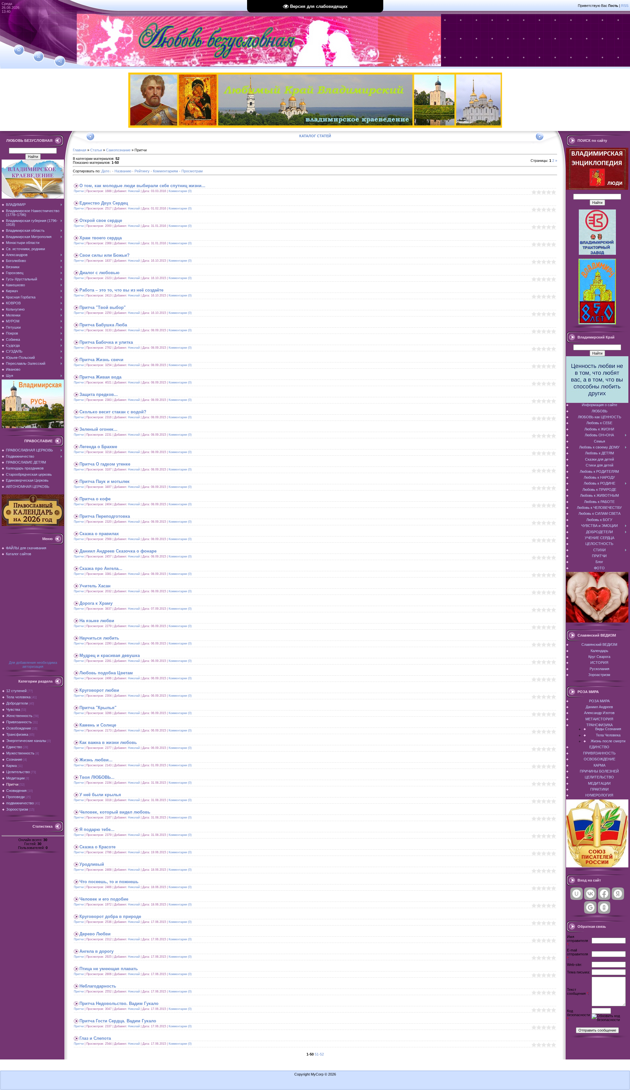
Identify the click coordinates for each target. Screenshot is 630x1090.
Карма (11, 766)
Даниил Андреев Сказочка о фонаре (118, 551)
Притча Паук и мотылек (104, 481)
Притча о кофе (95, 498)
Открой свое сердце (100, 220)
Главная (79, 150)
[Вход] (59, 61)
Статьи (96, 150)
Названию (123, 171)
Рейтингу (142, 171)
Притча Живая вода (100, 377)
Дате (105, 171)
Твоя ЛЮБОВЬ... (97, 777)
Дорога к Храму (96, 603)
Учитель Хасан (95, 585)
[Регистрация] (38, 56)
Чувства (13, 709)
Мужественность (20, 753)
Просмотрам (192, 171)
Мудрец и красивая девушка (109, 655)
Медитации (15, 778)
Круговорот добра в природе (110, 916)
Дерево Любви (95, 933)
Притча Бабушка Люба (103, 324)
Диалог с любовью (99, 272)
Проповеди (15, 797)
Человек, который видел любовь (114, 812)
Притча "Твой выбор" (102, 307)
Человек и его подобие (103, 899)
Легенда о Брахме (98, 446)
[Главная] (19, 50)
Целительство (18, 772)
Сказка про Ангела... (100, 568)
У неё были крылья (100, 794)
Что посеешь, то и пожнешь (108, 881)
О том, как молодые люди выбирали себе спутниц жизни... (142, 185)
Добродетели (17, 703)
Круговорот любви (99, 690)
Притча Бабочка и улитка (106, 342)
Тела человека (18, 697)
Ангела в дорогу (96, 951)
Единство (14, 747)
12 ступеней (16, 691)
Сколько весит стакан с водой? (112, 411)
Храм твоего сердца (100, 237)
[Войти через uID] (576, 893)
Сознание (14, 759)
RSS (624, 6)
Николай (134, 191)
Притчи (12, 784)
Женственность (19, 716)
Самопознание (118, 150)
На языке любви (96, 620)
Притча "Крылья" (97, 707)
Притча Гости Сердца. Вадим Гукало (117, 1020)
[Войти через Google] (590, 907)
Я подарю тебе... (97, 829)
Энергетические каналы (26, 741)
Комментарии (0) (180, 191)
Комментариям (165, 171)
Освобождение (18, 728)
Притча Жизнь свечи (101, 359)
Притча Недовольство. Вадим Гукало (118, 1003)
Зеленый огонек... (98, 429)
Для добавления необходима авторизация (33, 664)
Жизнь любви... (96, 759)
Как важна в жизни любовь (108, 742)
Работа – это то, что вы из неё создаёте (121, 290)
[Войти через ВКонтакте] (590, 893)
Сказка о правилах (99, 533)
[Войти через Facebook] (604, 893)
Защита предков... (98, 394)
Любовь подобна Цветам (106, 672)
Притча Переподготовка (104, 516)
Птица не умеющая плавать (108, 968)
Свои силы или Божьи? (104, 255)
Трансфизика (17, 734)
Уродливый (91, 864)
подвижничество (20, 803)
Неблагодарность (97, 986)
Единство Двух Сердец (103, 203)
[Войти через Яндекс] (618, 893)
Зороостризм (17, 809)
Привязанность (19, 722)
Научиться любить (99, 638)
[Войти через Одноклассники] (604, 907)
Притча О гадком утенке (104, 464)
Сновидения (16, 791)
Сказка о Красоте (97, 846)
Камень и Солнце (97, 725)
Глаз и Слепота (95, 1038)
